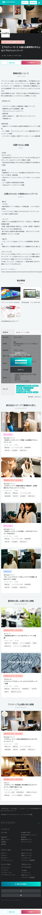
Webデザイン (4, 858)
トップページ (5, 829)
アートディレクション (7, 860)
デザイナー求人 (6, 850)
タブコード (7, 634)
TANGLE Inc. (8, 679)
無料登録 (33, 2)
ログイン (25, 2)
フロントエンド (5, 867)
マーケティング (25, 873)
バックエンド (4, 870)
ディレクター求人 (26, 850)
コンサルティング (26, 858)
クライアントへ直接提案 (28, 860)
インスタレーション (6, 872)
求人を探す (4, 832)
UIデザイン (4, 853)
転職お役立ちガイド (26, 839)
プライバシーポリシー (27, 842)
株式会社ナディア (9, 438)
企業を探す (4, 837)
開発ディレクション (26, 855)
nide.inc (6, 783)
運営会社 (3, 844)
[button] (39, 2)
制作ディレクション (26, 853)
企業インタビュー (6, 839)
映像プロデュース (26, 875)
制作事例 (23, 837)
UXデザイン (4, 855)
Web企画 (23, 870)
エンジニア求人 (6, 864)
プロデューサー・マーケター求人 (27, 865)
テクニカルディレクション (8, 874)
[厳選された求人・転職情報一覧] (8, 2)
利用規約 (3, 842)
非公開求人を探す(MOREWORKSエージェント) (29, 834)
